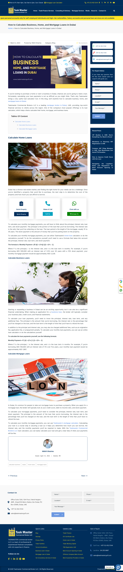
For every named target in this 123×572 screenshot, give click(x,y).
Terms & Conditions (41, 547)
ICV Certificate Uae (68, 536)
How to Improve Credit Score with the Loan (102, 158)
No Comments (83, 43)
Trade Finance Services (46, 11)
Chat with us (109, 567)
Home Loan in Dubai (69, 540)
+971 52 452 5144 (100, 46)
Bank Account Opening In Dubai (72, 550)
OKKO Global (110, 569)
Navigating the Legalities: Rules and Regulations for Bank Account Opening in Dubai (102, 166)
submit (97, 116)
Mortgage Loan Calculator (54, 2)
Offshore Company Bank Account (73, 554)
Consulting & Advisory (62, 11)
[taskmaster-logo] (17, 10)
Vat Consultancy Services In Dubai (46, 558)
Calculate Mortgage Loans (28, 129)
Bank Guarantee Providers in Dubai (73, 558)
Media (87, 11)
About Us (94, 11)
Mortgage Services (78, 11)
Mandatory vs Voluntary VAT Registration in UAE (102, 142)
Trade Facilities (40, 543)
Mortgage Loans (42, 464)
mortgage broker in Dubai (57, 105)
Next (84, 476)
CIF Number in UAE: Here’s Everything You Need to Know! (102, 136)
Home (35, 11)
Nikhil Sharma (48, 451)
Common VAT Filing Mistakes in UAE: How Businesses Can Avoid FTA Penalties (102, 150)
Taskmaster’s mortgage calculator (65, 423)
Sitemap (38, 536)
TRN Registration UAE (69, 547)
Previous (12, 476)
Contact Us (102, 11)
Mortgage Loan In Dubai (43, 554)
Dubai (24, 464)
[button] (21, 214)
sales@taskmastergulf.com (104, 59)
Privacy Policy (40, 540)
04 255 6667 (104, 550)
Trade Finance (67, 533)
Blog (37, 533)
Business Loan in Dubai (42, 550)
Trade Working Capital (69, 543)
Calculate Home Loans (22, 121)
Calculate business (14, 464)
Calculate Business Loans (27, 125)
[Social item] (99, 2)
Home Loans (31, 464)
